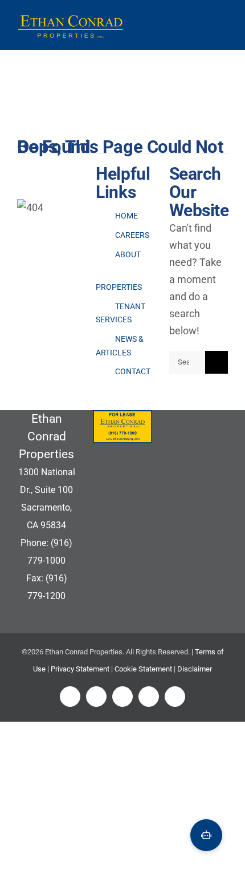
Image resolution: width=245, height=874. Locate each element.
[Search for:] (187, 361)
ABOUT (128, 254)
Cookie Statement (143, 669)
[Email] (175, 696)
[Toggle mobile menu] (222, 27)
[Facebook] (70, 696)
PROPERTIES (119, 287)
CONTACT (132, 371)
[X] (96, 696)
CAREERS (132, 235)
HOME (126, 215)
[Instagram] (148, 696)
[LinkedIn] (122, 696)
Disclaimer (194, 669)
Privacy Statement (80, 669)
